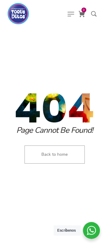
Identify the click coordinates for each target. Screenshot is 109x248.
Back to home (54, 154)
